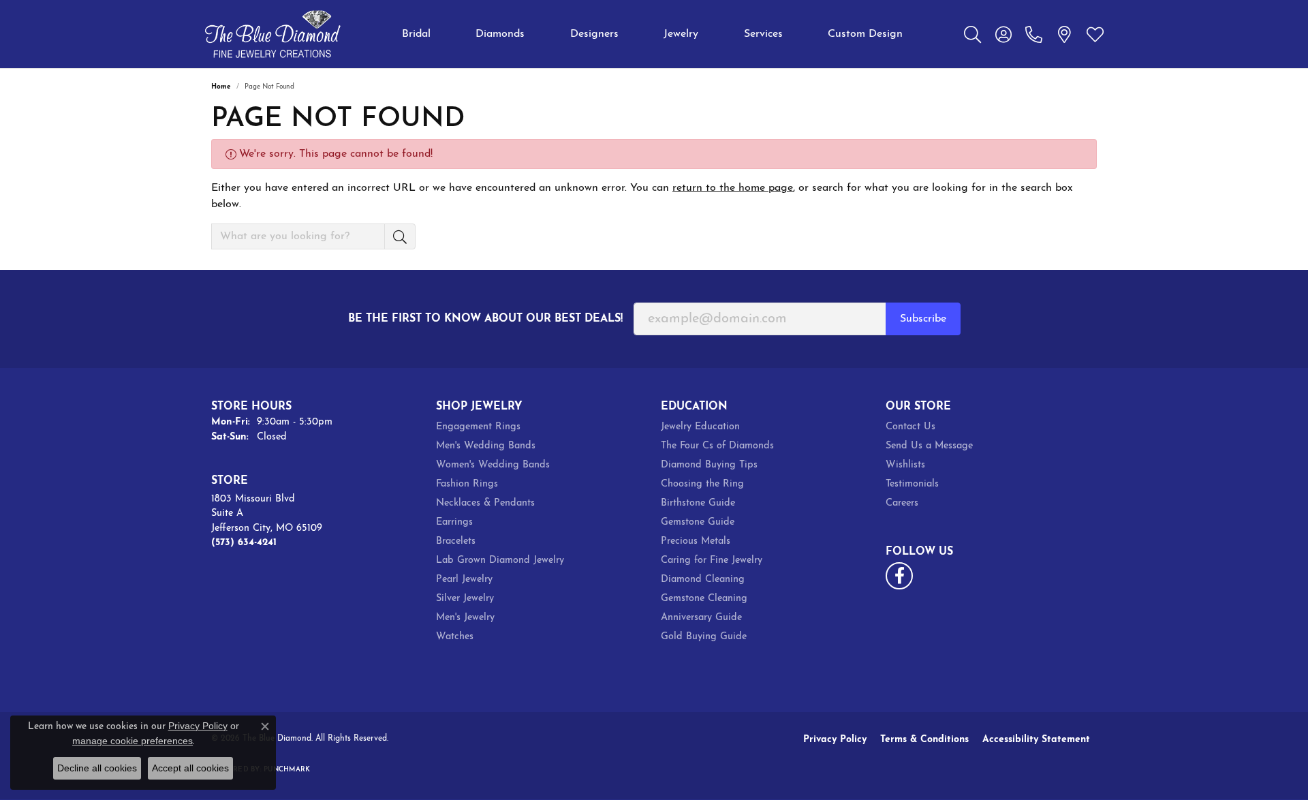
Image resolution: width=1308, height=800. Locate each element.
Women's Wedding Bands (493, 465)
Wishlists (905, 465)
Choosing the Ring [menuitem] (702, 484)
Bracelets (456, 541)
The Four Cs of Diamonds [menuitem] (717, 446)
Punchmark (287, 769)
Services (763, 34)
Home (221, 87)
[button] (972, 34)
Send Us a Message (929, 446)
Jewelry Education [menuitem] (700, 427)
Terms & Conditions (924, 740)
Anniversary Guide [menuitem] (701, 618)
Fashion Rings (467, 484)
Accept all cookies (190, 768)
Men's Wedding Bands (485, 446)
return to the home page (732, 188)
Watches (454, 637)
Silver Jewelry (465, 599)
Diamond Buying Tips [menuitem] (709, 465)
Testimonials (912, 484)
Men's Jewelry (465, 618)
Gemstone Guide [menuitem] (697, 522)
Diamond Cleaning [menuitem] (703, 579)
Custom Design (865, 34)
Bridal (416, 34)
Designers (594, 34)
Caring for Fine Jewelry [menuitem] (711, 560)
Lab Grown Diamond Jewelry (500, 560)
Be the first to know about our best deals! (485, 318)
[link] (1033, 34)
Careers (902, 503)
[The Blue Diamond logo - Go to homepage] (272, 34)
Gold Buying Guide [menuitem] (704, 637)
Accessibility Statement (1036, 740)
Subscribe (923, 318)
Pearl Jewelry (464, 579)
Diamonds (500, 34)
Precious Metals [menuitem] (695, 541)
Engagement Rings (478, 427)
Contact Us (910, 427)
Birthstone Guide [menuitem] (698, 503)
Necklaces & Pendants (485, 503)
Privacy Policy (835, 740)
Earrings (454, 522)
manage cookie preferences (132, 740)
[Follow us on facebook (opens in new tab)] (899, 575)
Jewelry (681, 34)
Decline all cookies (97, 768)
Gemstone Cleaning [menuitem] (704, 599)
